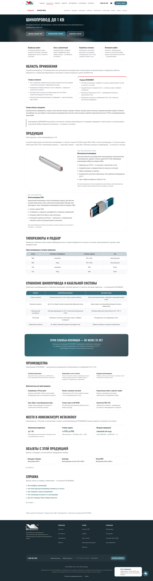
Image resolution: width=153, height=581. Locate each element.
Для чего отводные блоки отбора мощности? (42, 498)
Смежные (124, 10)
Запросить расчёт (75, 34)
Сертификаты (73, 3)
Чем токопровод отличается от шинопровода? (43, 495)
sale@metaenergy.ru (55, 558)
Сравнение (89, 10)
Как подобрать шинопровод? (37, 486)
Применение (67, 10)
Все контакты (94, 558)
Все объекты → (30, 467)
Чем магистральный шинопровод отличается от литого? (46, 489)
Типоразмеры (82, 10)
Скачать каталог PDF (35, 34)
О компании (82, 3)
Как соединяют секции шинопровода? (40, 492)
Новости (64, 3)
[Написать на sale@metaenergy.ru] (111, 3)
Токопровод (39, 513)
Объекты (57, 3)
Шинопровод (109, 529)
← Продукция (30, 10)
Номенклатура (106, 10)
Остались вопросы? (118, 558)
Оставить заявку (120, 3)
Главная (42, 3)
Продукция (49, 3)
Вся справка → (30, 502)
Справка (119, 10)
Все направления (110, 542)
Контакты (91, 3)
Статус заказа (85, 538)
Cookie (86, 576)
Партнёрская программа (89, 542)
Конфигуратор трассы (55, 34)
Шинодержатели (62, 513)
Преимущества (97, 10)
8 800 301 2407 (104, 3)
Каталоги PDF (86, 529)
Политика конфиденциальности (73, 576)
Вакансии (84, 547)
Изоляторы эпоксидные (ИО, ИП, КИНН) (79, 513)
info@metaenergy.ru (67, 558)
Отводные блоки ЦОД (50, 513)
